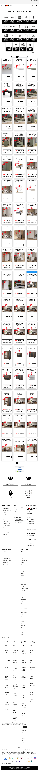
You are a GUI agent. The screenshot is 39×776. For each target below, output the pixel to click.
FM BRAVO (15, 652)
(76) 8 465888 (31, 521)
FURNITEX (15, 660)
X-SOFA (31, 699)
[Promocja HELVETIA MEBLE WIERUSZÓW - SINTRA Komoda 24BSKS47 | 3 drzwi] (17, 445)
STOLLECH (32, 674)
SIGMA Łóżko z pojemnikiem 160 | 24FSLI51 (20, 300)
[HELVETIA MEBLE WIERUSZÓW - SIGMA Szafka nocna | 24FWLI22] (7, 377)
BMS (5, 674)
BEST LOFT (7, 667)
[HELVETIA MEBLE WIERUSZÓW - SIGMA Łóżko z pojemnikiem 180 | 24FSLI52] (7, 308)
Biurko (22, 556)
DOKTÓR (6, 697)
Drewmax (6, 702)
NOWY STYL (23, 717)
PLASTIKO (23, 738)
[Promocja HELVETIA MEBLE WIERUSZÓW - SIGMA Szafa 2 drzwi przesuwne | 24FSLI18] (5, 352)
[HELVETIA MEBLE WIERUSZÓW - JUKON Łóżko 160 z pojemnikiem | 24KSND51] (7, 189)
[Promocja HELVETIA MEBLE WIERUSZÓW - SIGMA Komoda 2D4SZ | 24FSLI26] (30, 352)
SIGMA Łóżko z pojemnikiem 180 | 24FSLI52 (7, 300)
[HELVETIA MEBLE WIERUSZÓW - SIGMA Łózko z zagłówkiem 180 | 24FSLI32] (7, 332)
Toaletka (22, 621)
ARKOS (6, 658)
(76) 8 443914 (31, 519)
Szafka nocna (23, 616)
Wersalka (23, 625)
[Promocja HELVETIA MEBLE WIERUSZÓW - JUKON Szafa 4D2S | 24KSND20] (30, 232)
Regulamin (5, 512)
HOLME (14, 693)
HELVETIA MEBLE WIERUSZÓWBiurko (26, 30)
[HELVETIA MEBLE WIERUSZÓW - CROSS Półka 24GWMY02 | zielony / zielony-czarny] (32, 68)
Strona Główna (6, 508)
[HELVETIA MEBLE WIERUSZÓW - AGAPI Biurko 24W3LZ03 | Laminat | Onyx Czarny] (7, 93)
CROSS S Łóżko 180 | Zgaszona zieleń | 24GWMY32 (7, 110)
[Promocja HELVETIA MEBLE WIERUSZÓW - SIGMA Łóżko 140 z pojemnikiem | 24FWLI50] (17, 422)
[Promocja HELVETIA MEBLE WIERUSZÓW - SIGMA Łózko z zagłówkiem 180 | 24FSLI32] (5, 329)
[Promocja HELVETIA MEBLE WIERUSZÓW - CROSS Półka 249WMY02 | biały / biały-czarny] (17, 65)
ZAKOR (31, 701)
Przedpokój (23, 599)
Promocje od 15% (6, 525)
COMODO (6, 687)
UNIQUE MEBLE (32, 685)
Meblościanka (23, 590)
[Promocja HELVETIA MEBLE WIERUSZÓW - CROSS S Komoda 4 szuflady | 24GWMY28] (5, 139)
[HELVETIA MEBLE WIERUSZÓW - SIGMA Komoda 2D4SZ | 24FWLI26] (19, 377)
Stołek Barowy (24, 612)
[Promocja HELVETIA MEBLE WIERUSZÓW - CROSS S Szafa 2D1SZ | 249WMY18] (5, 282)
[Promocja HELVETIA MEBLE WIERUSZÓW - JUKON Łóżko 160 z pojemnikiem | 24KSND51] (5, 187)
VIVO (31, 690)
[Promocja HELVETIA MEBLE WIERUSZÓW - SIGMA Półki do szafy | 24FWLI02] (30, 374)
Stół (22, 610)
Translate (34, 3)
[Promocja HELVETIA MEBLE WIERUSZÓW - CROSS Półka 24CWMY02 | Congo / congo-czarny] (5, 65)
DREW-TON (7, 700)
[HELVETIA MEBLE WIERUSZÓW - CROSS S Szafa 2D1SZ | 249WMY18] (7, 284)
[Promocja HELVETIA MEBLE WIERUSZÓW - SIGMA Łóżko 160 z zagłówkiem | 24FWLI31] (17, 398)
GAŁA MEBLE (15, 668)
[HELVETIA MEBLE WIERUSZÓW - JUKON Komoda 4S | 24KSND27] (32, 257)
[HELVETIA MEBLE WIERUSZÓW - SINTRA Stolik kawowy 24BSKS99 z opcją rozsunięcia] (7, 448)
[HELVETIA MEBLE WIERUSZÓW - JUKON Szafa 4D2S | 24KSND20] (32, 234)
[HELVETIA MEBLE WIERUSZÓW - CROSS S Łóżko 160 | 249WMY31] (19, 284)
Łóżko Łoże (23, 584)
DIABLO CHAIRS (6, 695)
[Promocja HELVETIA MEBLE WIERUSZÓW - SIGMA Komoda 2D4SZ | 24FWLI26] (17, 374)
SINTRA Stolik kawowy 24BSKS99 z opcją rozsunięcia (7, 440)
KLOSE (14, 708)
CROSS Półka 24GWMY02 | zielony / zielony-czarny (32, 60)
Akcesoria (23, 551)
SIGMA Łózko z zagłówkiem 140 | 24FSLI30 (32, 324)
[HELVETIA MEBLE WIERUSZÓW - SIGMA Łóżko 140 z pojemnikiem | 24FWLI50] (19, 424)
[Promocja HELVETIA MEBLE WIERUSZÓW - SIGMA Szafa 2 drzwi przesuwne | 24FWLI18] (5, 398)
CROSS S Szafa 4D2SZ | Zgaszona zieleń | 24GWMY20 (7, 158)
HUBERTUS (15, 695)
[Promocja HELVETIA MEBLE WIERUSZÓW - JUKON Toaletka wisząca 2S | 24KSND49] (30, 187)
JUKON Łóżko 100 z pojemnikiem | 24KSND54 (19, 158)
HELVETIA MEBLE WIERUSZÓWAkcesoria (33, 39)
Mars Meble (23, 645)
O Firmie (4, 519)
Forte (14, 658)
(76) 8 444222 (31, 517)
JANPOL (14, 697)
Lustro (22, 586)
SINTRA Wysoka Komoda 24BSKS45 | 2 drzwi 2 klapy (32, 440)
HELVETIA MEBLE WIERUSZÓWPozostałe (13, 30)
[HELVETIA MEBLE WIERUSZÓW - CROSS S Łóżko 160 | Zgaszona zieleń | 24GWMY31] (19, 118)
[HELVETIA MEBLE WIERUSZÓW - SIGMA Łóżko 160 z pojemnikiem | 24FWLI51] (7, 424)
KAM (14, 702)
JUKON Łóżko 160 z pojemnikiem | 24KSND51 (7, 182)
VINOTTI (31, 687)
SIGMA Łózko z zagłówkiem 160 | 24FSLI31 (19, 324)
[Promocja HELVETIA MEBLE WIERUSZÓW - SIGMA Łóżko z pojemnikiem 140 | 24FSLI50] (30, 305)
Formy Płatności (6, 516)
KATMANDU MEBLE (15, 705)
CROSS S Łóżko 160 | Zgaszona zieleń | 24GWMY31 (19, 110)
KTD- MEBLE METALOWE (15, 718)
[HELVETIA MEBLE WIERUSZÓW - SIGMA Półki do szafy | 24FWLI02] (32, 377)
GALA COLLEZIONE (15, 665)
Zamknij (25, 726)
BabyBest (6, 662)
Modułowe (23, 592)
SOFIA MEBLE (32, 667)
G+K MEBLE (15, 662)
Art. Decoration (7, 660)
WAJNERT (31, 692)
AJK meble (6, 650)
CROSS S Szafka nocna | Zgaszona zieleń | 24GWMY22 (19, 134)
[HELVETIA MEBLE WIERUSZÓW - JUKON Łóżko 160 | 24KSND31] (7, 234)
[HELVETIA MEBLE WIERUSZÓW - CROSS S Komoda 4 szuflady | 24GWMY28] (7, 142)
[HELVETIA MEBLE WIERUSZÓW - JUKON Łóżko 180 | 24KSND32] (32, 212)
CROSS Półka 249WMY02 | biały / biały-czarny (19, 60)
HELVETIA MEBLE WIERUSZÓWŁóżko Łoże (13, 21)
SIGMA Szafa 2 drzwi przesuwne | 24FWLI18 (7, 393)
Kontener (23, 569)
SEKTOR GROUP (31, 655)
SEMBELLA (32, 658)
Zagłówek (23, 632)
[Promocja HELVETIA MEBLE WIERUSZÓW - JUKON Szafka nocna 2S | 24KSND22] (17, 232)
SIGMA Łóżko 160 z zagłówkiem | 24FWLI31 (19, 393)
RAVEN (31, 645)
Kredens (22, 571)
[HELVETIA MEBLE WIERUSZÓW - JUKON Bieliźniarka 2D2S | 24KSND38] (7, 212)
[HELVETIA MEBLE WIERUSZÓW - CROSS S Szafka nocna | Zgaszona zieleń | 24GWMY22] (19, 142)
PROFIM (22, 742)
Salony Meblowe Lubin (6, 763)
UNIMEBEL (31, 683)
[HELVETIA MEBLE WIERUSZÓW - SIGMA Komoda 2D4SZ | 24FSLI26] (32, 354)
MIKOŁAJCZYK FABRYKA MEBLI (24, 690)
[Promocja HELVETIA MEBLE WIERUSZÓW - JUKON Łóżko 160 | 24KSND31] (5, 232)
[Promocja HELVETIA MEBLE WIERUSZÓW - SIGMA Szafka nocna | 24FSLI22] (17, 352)
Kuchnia (22, 575)
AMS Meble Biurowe (7, 655)
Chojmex (6, 685)
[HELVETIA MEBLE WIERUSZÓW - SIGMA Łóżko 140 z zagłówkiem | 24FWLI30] (32, 424)
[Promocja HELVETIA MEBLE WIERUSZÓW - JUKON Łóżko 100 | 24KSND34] (17, 209)
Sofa (22, 605)
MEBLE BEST (23, 662)
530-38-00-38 (31, 525)
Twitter (16, 511)
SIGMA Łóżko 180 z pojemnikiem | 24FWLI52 (32, 393)
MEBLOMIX (23, 687)
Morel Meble (23, 699)
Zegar (22, 634)
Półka (22, 597)
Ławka (22, 582)
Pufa (22, 601)
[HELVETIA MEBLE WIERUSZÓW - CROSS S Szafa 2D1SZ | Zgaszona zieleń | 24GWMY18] (32, 142)
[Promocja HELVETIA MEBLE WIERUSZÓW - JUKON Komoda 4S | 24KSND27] (30, 254)
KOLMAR (14, 712)
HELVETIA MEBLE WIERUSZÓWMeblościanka (6, 39)
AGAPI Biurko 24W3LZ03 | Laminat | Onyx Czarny (7, 85)
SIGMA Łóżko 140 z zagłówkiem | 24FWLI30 (32, 417)
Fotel (22, 558)
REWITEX (31, 650)
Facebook (17, 509)
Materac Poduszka (24, 588)
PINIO (22, 732)
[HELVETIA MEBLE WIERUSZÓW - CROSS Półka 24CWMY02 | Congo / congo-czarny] (7, 68)
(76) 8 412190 (31, 523)
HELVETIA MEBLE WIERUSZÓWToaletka (19, 39)
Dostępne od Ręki (6, 523)
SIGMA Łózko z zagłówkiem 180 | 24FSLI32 (7, 324)
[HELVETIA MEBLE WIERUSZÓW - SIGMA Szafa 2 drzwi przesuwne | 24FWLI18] (7, 401)
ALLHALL (6, 652)
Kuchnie (4, 556)
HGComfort (15, 688)
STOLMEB (31, 676)
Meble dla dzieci (6, 558)
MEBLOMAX (23, 681)
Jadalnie (4, 553)
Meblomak (23, 679)
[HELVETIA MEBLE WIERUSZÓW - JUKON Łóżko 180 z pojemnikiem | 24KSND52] (32, 165)
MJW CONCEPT (23, 695)
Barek (22, 553)
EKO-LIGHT (7, 704)
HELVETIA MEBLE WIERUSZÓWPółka (33, 30)
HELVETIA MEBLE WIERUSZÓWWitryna (33, 21)
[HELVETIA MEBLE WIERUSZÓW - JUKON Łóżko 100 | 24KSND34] (19, 212)
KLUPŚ (14, 710)
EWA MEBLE (7, 709)
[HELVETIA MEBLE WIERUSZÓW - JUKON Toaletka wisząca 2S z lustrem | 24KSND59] (19, 189)
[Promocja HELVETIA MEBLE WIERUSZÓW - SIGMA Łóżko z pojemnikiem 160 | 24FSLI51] (17, 305)
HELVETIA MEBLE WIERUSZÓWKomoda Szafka (6, 21)
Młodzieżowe (5, 562)
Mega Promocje (6, 532)
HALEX (14, 679)
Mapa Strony (5, 534)
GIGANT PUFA (15, 672)
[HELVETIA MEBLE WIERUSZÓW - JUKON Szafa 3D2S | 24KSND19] (7, 257)
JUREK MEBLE (15, 700)
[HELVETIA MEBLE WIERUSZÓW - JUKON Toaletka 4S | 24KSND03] (19, 257)
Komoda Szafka (24, 564)
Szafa (22, 614)
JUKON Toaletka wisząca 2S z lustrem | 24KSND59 (19, 182)
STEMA (31, 669)
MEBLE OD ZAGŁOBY (23, 670)
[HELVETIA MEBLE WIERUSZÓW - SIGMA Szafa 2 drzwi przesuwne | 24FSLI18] (7, 354)
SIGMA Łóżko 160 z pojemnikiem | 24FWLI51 (7, 417)
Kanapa (22, 562)
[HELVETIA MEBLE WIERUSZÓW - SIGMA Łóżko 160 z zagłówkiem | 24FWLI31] (19, 401)
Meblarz (22, 660)
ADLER (6, 645)
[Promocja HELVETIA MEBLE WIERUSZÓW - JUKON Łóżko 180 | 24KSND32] (30, 209)
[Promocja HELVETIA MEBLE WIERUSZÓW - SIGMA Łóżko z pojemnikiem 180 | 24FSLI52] (5, 305)
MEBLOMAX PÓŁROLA (23, 685)
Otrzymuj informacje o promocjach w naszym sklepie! (20, 520)
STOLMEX (31, 678)
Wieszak (22, 627)
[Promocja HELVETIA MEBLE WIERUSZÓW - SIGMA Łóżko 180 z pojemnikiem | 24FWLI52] (30, 398)
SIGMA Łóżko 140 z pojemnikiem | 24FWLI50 (19, 417)
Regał (22, 603)
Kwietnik (22, 577)
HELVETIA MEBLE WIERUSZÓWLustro (16, 48)
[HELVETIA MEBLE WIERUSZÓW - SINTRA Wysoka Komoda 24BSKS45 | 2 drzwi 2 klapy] (32, 448)
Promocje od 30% (6, 530)
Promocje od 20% (6, 527)
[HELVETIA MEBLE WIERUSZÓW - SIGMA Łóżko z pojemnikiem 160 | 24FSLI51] (19, 308)
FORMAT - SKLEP (15, 655)
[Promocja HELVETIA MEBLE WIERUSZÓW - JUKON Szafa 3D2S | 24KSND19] (5, 254)
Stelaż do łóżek (24, 608)
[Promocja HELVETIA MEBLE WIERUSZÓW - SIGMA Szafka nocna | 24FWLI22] (5, 374)
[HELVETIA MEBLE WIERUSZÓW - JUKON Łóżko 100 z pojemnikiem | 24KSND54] (19, 165)
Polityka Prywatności (7, 510)
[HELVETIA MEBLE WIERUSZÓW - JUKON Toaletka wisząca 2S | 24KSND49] (32, 189)
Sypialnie (5, 569)
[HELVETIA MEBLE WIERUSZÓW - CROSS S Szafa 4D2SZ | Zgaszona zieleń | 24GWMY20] (7, 165)
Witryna (22, 629)
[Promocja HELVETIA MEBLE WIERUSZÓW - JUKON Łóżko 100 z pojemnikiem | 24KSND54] (17, 163)
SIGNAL (31, 660)
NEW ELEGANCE (23, 713)
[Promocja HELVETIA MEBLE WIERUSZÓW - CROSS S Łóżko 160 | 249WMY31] (17, 282)
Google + (17, 513)
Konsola (22, 566)
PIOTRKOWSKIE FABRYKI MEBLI (24, 735)
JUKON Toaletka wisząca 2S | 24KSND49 (32, 182)
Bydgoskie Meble (6, 677)
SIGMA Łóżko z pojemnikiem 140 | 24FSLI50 (32, 300)
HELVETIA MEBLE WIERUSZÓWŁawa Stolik (6, 30)
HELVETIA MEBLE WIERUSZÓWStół (26, 39)
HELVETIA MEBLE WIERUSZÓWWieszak (9, 48)
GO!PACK (14, 675)
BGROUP (6, 669)
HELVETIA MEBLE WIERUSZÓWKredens (23, 48)
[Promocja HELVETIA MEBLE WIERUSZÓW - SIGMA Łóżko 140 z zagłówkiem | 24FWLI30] (30, 422)
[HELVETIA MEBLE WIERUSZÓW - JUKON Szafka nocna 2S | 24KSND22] (19, 234)
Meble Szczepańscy (23, 677)
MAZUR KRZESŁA (23, 651)
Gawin (14, 670)
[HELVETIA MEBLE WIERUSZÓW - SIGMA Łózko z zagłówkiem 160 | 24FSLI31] (19, 332)
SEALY (31, 652)
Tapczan (22, 619)
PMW (22, 740)
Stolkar (31, 671)
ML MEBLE (23, 697)
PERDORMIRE (23, 730)
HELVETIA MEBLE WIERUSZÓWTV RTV (26, 21)
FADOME (14, 645)
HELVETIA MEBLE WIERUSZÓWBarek (30, 48)
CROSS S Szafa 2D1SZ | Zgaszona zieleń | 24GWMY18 (32, 134)
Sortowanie (32, 52)
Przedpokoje (5, 564)
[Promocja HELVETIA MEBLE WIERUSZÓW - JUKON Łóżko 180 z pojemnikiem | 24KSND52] (30, 163)
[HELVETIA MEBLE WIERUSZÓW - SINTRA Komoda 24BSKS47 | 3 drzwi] (19, 448)
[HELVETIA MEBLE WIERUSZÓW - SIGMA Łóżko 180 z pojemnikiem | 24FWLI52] (32, 401)
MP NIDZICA (23, 705)
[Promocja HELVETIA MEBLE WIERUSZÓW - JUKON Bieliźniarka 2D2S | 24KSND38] (5, 209)
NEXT (22, 715)
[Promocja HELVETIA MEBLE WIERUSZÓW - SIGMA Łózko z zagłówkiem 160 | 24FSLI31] (17, 329)
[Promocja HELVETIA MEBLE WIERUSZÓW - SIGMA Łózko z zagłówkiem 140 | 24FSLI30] (30, 329)
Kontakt (4, 514)
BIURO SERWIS (7, 671)
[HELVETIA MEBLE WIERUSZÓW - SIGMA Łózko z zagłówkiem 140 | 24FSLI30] (32, 332)
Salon (4, 566)
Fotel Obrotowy (24, 560)
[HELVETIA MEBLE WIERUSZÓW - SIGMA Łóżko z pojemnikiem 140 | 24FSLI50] (32, 308)
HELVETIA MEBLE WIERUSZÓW (15, 685)
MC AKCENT (23, 653)
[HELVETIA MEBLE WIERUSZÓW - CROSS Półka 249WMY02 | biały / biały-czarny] (19, 68)
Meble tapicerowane (7, 560)
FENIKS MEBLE (15, 650)
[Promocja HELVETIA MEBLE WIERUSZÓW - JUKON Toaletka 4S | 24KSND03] (17, 254)
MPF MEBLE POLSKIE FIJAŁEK (23, 708)
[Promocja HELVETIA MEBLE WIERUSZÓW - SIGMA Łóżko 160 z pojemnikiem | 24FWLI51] (5, 422)
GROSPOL (15, 677)
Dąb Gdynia (7, 692)
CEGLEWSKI (7, 683)
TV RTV (22, 623)
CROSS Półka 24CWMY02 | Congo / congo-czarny (7, 60)
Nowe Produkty (6, 521)
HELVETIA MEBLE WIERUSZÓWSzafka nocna (19, 30)
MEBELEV (23, 655)
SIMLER (31, 662)
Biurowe (4, 551)
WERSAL (31, 694)
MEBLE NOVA (23, 667)
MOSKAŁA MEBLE (23, 703)
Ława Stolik (23, 579)
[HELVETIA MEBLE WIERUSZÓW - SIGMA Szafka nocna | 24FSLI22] (19, 354)
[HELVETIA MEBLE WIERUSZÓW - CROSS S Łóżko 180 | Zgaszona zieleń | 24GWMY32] (7, 118)
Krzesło (22, 573)
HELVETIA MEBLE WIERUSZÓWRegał (13, 39)
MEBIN (22, 658)
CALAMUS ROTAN (6, 680)
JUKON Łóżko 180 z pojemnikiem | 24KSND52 (32, 158)
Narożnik (23, 595)
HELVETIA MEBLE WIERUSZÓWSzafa (19, 21)
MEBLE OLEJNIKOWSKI (24, 673)
